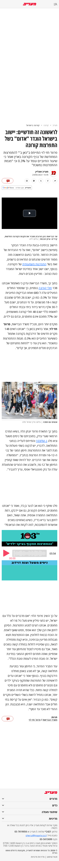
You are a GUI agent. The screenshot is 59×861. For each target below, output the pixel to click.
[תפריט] (56, 4)
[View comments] (7, 180)
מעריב (55, 125)
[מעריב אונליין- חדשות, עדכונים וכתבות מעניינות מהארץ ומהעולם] (30, 4)
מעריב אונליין (41, 171)
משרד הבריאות (50, 720)
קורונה (46, 125)
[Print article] (26, 180)
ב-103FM (41, 441)
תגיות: (54, 717)
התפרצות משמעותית (34, 264)
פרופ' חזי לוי (35, 720)
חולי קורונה (45, 288)
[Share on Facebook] (48, 180)
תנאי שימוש (52, 856)
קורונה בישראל (33, 125)
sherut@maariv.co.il (36, 835)
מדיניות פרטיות (38, 856)
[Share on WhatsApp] (34, 180)
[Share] (55, 180)
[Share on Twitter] (41, 180)
